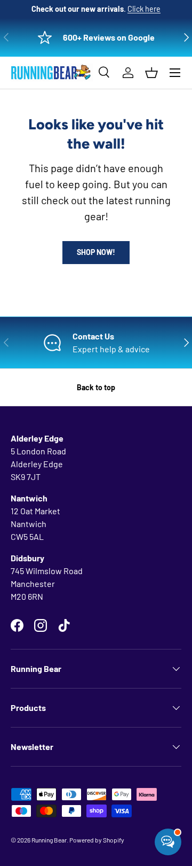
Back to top (96, 387)
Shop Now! (96, 252)
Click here (144, 8)
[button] (151, 72)
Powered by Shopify (96, 840)
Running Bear (49, 840)
